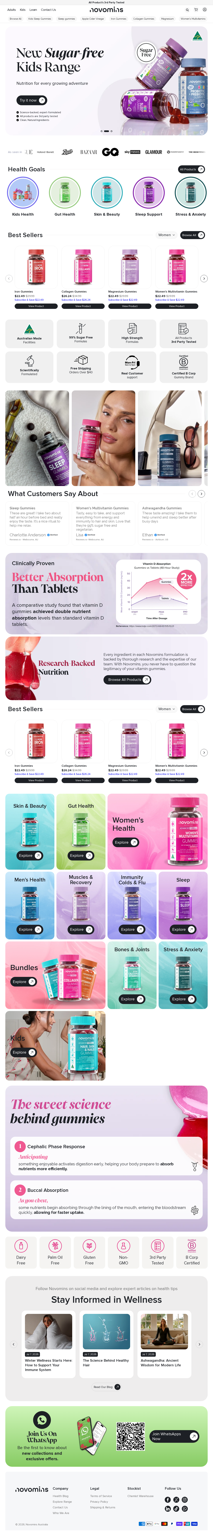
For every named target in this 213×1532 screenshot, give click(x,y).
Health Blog (60, 1496)
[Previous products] (9, 278)
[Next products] (204, 278)
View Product (36, 306)
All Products (188, 169)
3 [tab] (109, 131)
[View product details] (157, 80)
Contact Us (48, 10)
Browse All (189, 235)
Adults (11, 10)
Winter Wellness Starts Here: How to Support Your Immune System (48, 1365)
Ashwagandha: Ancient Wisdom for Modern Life (161, 1362)
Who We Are (61, 1513)
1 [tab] (101, 131)
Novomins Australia (37, 1524)
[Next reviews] (201, 494)
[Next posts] (199, 1344)
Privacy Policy (99, 1502)
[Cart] (196, 10)
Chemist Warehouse (140, 1496)
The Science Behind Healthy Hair (106, 1362)
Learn (33, 10)
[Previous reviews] (192, 494)
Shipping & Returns (102, 1507)
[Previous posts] (13, 1344)
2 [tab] (105, 131)
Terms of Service (101, 1496)
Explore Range (62, 1502)
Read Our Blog (103, 1387)
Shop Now (29, 100)
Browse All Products (124, 680)
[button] (187, 10)
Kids (22, 10)
